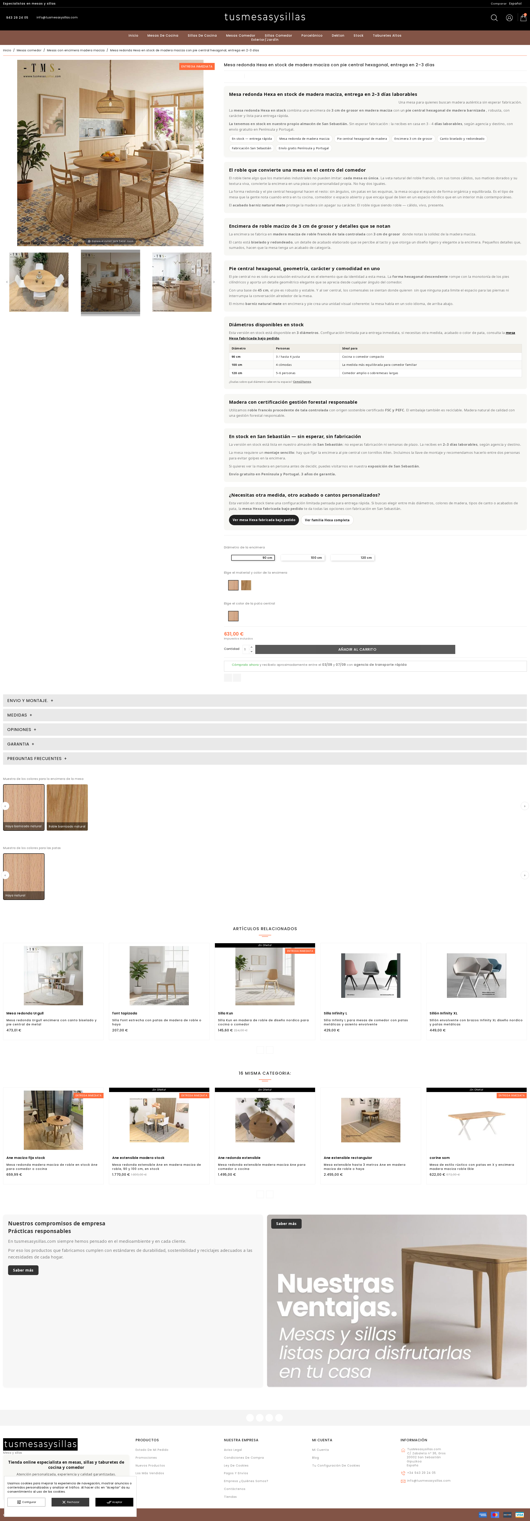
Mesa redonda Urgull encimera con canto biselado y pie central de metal (51, 1022)
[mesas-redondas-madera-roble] (110, 283)
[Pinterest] (237, 678)
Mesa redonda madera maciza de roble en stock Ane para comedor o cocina (52, 1167)
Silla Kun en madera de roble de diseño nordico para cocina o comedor (263, 1022)
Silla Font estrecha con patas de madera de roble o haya (156, 1022)
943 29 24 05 (16, 18)
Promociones (146, 1458)
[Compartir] (228, 678)
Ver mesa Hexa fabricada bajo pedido (264, 520)
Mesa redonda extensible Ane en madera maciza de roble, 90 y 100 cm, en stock (156, 1167)
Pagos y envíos (236, 1473)
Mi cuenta (322, 1440)
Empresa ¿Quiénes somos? (246, 1481)
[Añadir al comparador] (53, 988)
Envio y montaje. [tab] (27, 700)
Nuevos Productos (150, 1465)
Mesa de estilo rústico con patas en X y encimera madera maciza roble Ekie (472, 1167)
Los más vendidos (150, 1473)
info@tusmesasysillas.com (429, 1481)
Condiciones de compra (244, 1458)
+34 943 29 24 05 (421, 1473)
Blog (315, 1458)
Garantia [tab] (18, 744)
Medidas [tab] (17, 715)
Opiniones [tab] (20, 729)
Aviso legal (233, 1450)
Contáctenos (235, 1489)
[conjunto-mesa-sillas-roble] (182, 283)
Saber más (23, 1270)
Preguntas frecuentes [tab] (35, 758)
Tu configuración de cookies (336, 1465)
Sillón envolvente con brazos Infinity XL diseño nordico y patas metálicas (476, 1022)
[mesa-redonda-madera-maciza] (39, 283)
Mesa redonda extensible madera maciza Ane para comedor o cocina (262, 1167)
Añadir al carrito (357, 649)
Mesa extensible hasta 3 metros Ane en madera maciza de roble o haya (365, 1167)
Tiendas (230, 1497)
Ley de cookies (236, 1465)
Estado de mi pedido (152, 1450)
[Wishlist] (98, 948)
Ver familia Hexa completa (327, 520)
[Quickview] (63, 987)
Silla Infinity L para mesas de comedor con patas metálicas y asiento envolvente (366, 1022)
